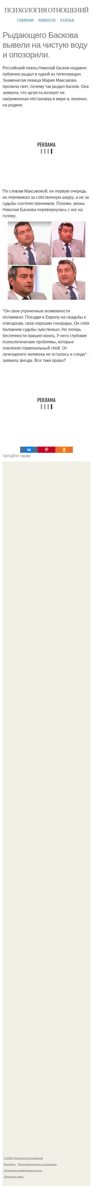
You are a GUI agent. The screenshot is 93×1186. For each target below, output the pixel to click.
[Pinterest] (46, 450)
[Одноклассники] (64, 450)
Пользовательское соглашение (37, 1164)
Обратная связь (14, 1176)
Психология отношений (46, 9)
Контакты (10, 1164)
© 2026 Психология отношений (23, 1158)
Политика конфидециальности (23, 1170)
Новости (47, 19)
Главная (25, 19)
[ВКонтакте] (29, 450)
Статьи (67, 19)
